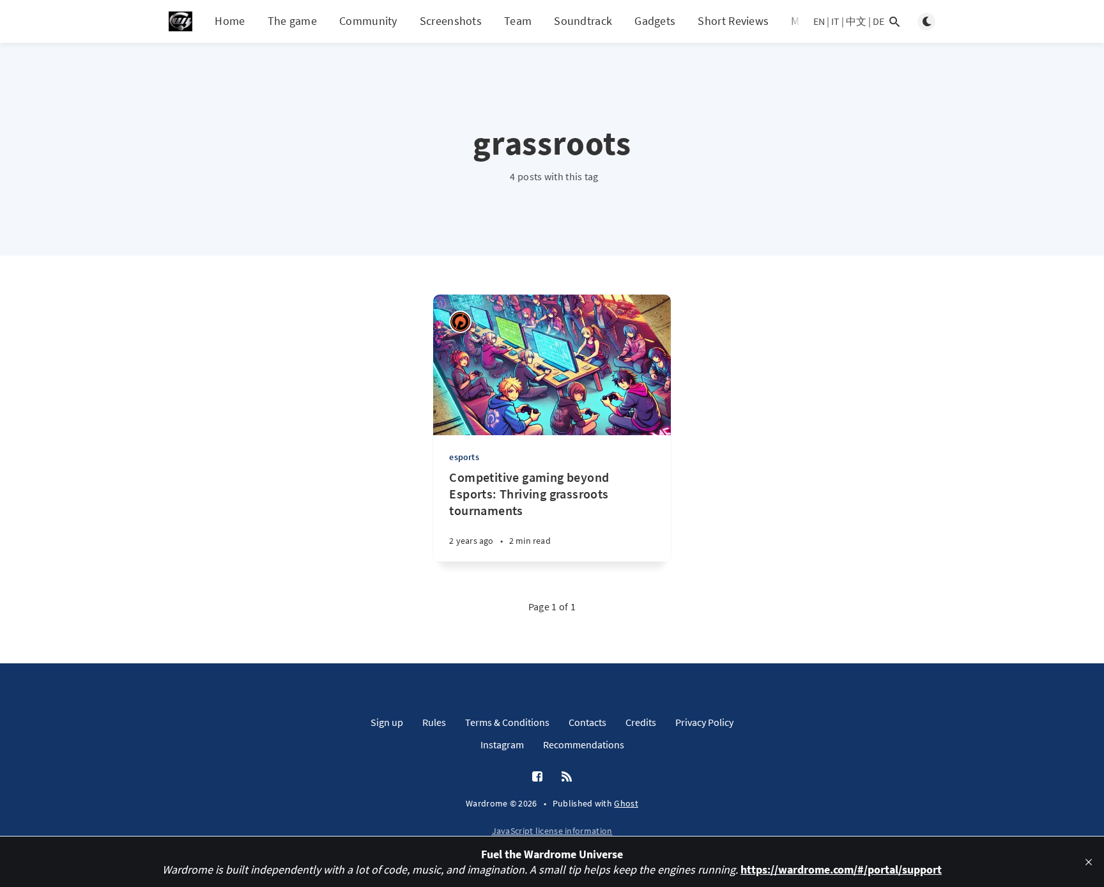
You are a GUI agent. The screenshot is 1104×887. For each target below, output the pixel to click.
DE (878, 21)
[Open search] (894, 22)
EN (819, 21)
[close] (1088, 862)
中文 (856, 21)
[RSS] (567, 777)
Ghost (626, 803)
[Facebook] (537, 777)
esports (464, 457)
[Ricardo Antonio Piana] (460, 322)
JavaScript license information (552, 831)
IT (835, 21)
